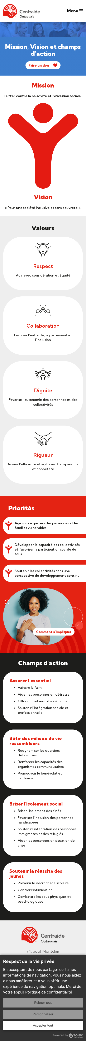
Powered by (60, 1035)
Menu (73, 11)
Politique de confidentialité (48, 992)
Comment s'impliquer (53, 632)
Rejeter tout (43, 1003)
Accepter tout (43, 1025)
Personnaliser (43, 1014)
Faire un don (39, 65)
